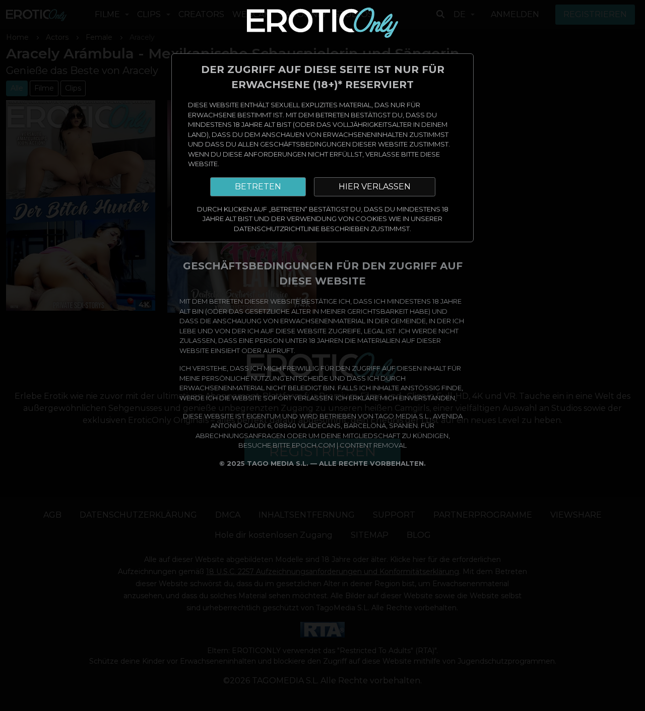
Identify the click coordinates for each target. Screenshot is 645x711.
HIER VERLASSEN (375, 186)
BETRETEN (258, 186)
